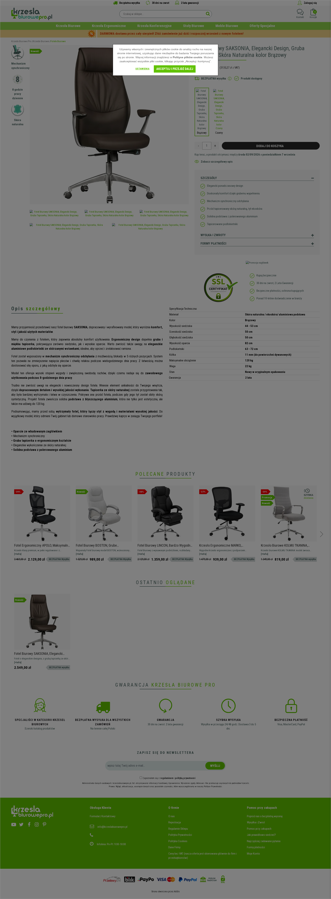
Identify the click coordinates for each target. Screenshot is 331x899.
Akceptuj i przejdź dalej (174, 69)
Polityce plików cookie (187, 57)
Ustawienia (142, 68)
